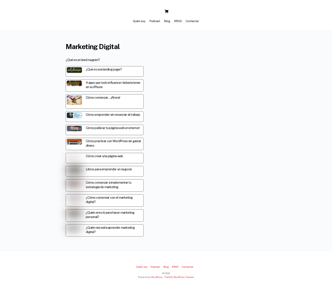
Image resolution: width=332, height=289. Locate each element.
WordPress (157, 277)
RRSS (178, 21)
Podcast (154, 21)
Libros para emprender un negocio (109, 169)
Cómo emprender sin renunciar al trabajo (113, 114)
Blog (167, 21)
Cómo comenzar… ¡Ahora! (103, 97)
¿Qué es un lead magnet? (83, 60)
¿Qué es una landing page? (104, 69)
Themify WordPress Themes (179, 277)
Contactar (192, 21)
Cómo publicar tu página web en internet (113, 128)
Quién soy (139, 21)
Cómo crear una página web (104, 156)
